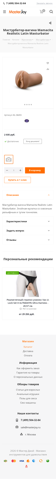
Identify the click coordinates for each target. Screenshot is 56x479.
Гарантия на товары (28, 372)
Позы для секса (28, 398)
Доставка (28, 351)
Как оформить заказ (28, 368)
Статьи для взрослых (28, 389)
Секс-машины (28, 402)
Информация (28, 362)
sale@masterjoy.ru (30, 427)
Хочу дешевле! (32, 141)
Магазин (28, 341)
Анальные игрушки (28, 394)
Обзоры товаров (28, 384)
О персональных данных (28, 376)
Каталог (28, 346)
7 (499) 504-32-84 (30, 420)
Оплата (28, 355)
